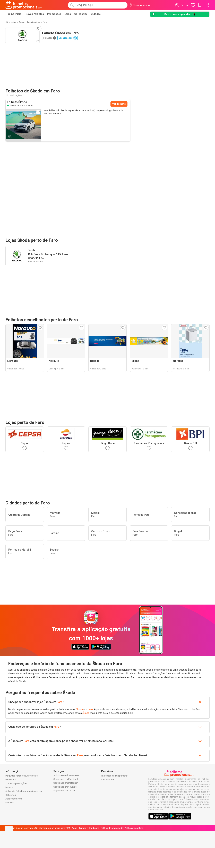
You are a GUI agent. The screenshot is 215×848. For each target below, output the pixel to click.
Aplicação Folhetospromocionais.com (24, 791)
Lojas (67, 13)
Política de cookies (134, 828)
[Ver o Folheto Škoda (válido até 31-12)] (23, 125)
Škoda (21, 22)
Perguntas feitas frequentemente (21, 775)
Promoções (54, 13)
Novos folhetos (34, 13)
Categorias (81, 13)
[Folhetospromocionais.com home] (23, 5)
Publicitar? (10, 779)
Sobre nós (10, 795)
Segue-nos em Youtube (64, 787)
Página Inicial (14, 13)
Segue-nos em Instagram (65, 783)
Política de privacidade (112, 828)
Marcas (9, 787)
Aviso (74, 828)
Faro (60, 702)
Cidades (96, 13)
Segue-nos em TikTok (64, 790)
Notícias (9, 802)
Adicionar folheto (13, 798)
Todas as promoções (16, 783)
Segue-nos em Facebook (65, 779)
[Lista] (207, 5)
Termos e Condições (89, 828)
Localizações (33, 22)
